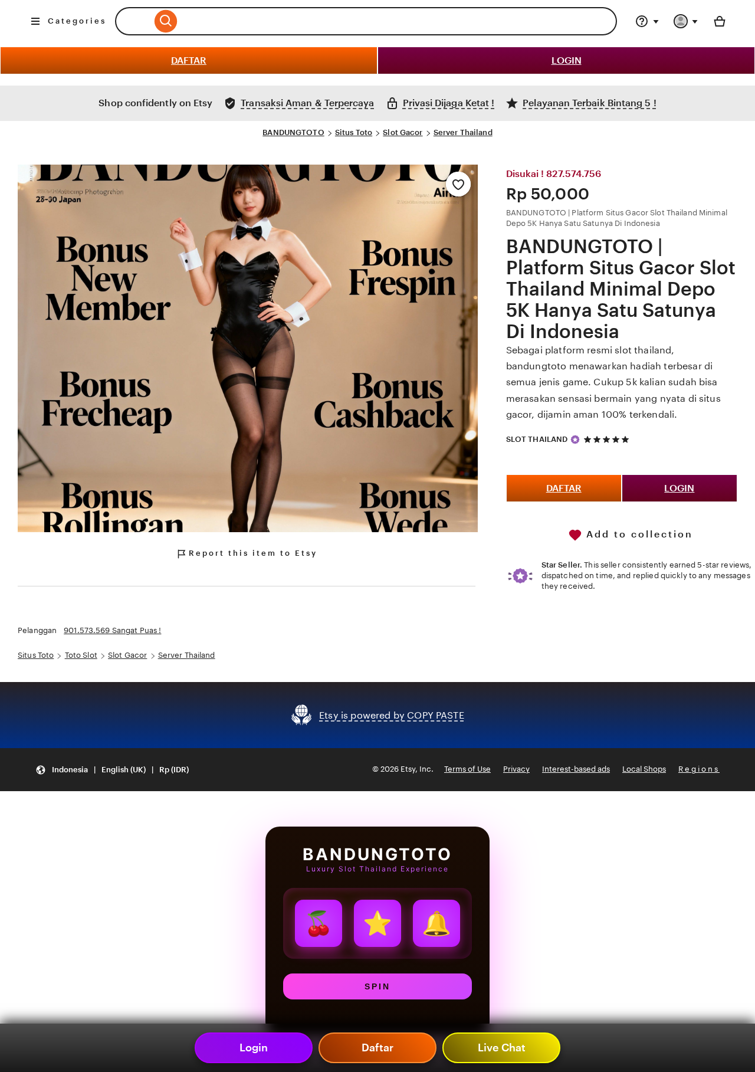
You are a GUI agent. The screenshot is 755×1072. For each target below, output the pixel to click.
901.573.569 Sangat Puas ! (112, 630)
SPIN (377, 986)
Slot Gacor (402, 132)
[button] (112, 770)
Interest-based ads (576, 769)
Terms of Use (467, 769)
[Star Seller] (575, 439)
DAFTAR (188, 60)
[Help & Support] (647, 21)
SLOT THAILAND (537, 439)
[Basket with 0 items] (719, 21)
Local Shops (644, 769)
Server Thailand (463, 132)
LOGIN (567, 60)
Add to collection (637, 534)
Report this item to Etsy (253, 553)
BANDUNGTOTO (293, 132)
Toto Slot (81, 655)
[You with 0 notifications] (686, 21)
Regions (699, 769)
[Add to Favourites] (458, 184)
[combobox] (133, 21)
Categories (77, 21)
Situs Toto (353, 132)
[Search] (384, 21)
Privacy (516, 769)
